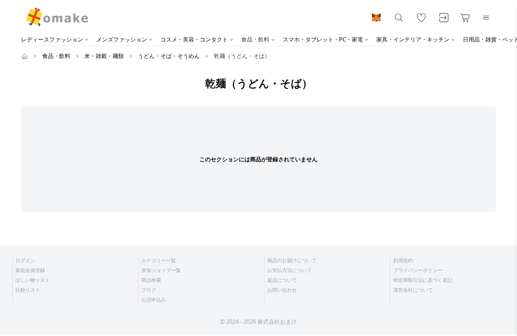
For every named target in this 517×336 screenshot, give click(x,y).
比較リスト (27, 289)
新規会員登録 (30, 270)
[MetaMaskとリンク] (376, 17)
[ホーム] (24, 55)
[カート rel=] (465, 17)
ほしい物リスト (32, 280)
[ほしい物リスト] (421, 17)
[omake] (56, 17)
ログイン (25, 260)
